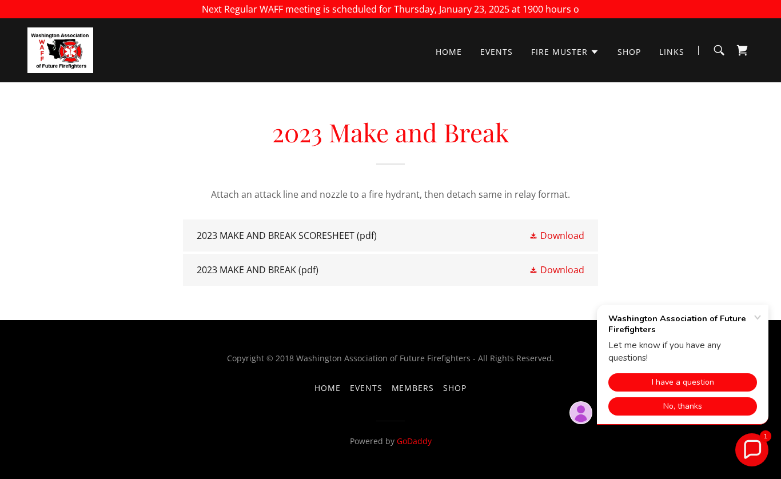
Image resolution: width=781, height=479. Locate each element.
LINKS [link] (671, 51)
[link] (60, 49)
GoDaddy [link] (414, 441)
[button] (565, 52)
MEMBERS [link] (413, 387)
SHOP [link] (629, 51)
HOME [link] (449, 51)
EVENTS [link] (496, 51)
